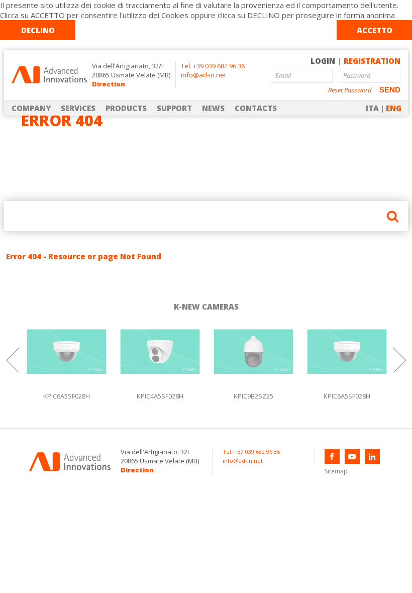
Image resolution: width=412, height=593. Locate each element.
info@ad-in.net (203, 74)
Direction (108, 83)
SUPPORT (174, 108)
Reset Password (350, 90)
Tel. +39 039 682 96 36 (213, 65)
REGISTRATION (372, 61)
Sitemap (336, 471)
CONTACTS (256, 108)
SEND (389, 89)
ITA (372, 108)
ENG (393, 108)
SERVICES (78, 108)
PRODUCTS (126, 108)
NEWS (213, 108)
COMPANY (31, 108)
